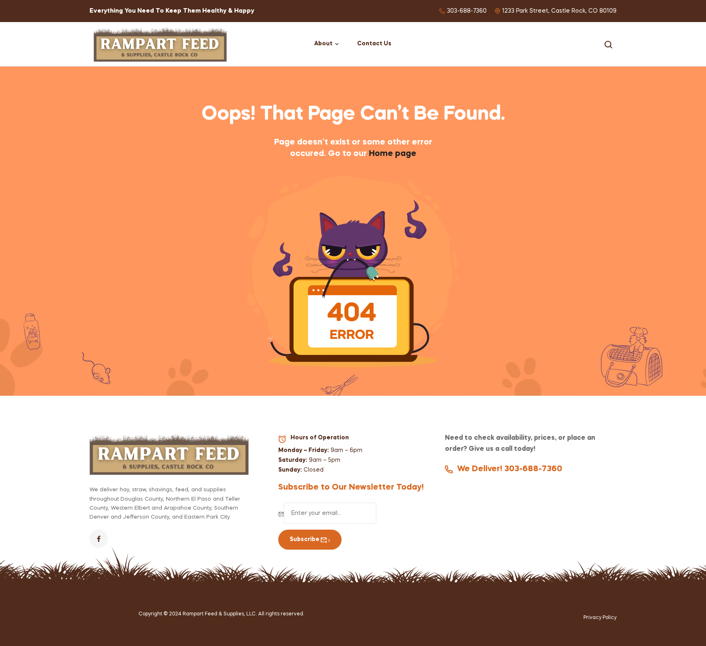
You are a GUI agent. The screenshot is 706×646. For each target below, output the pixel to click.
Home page (392, 154)
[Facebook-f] (98, 539)
